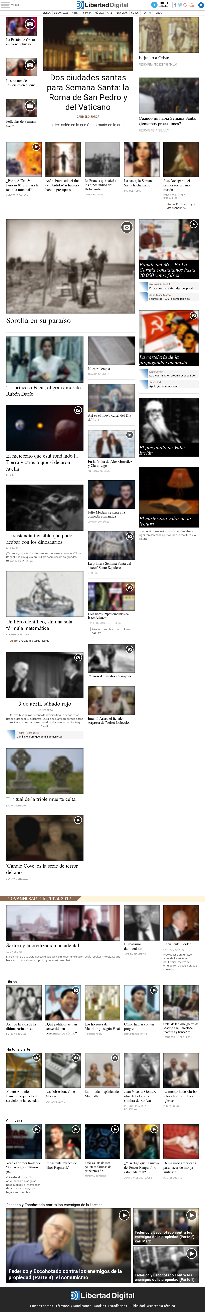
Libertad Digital (102, 5)
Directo (165, 5)
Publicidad (137, 1306)
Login (201, 5)
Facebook (175, 5)
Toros (158, 12)
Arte (74, 12)
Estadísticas (117, 1306)
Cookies (100, 1306)
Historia (86, 12)
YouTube (191, 5)
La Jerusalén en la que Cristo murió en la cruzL (87, 125)
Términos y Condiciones (73, 1306)
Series (135, 12)
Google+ (185, 5)
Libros (47, 12)
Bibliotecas (61, 12)
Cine (109, 12)
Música (99, 12)
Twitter (180, 5)
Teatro (146, 12)
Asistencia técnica (161, 1306)
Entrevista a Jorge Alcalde (29, 640)
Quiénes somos (41, 1306)
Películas (122, 12)
